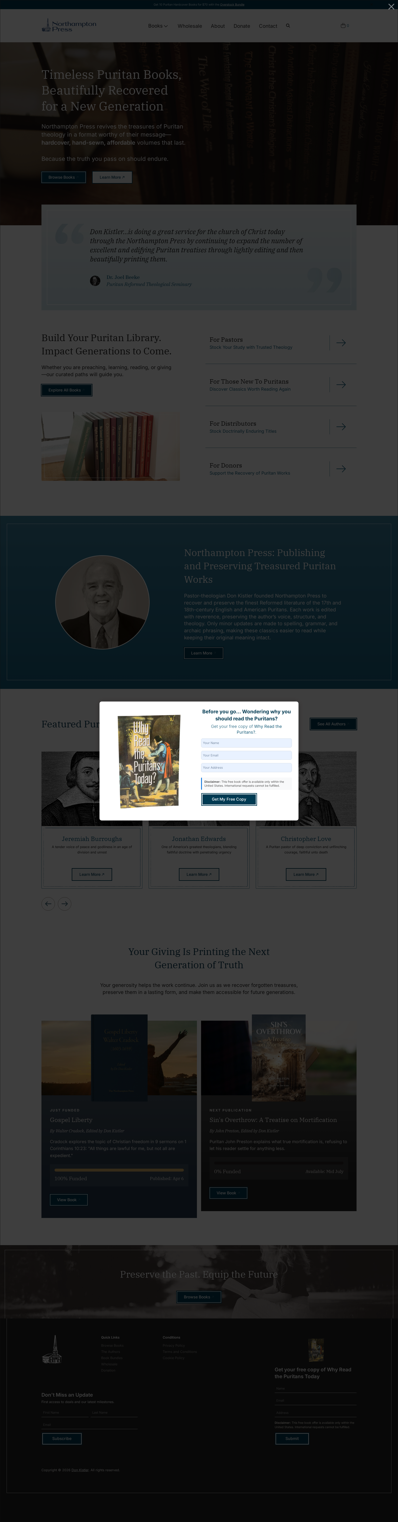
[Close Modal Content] (391, 6)
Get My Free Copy (229, 799)
